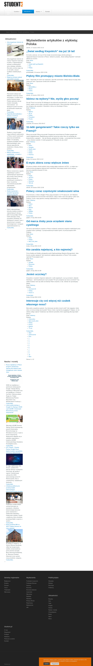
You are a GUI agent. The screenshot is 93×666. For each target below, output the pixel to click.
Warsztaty (29, 594)
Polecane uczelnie (9, 638)
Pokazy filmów (30, 600)
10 (29, 354)
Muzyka (50, 599)
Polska (30, 67)
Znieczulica (32, 319)
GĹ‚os (30, 113)
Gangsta (31, 147)
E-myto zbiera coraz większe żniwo (47, 162)
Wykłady (28, 596)
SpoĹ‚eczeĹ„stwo (33, 321)
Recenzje (51, 585)
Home (8, 32)
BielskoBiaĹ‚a (32, 87)
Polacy (30, 204)
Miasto (30, 88)
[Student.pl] (13, 5)
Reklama (6, 636)
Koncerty (28, 587)
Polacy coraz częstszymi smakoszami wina (52, 191)
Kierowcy (31, 181)
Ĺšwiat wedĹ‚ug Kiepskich (36, 64)
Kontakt (47, 11)
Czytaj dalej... (30, 70)
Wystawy (28, 598)
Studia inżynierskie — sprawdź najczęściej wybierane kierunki (13, 192)
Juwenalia (29, 592)
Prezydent (31, 117)
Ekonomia (31, 264)
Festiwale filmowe (31, 583)
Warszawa (7, 592)
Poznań (6, 585)
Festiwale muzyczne (32, 581)
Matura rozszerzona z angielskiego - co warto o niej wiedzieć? (14, 154)
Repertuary (29, 603)
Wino (30, 205)
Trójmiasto (7, 590)
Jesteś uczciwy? (36, 274)
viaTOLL (31, 177)
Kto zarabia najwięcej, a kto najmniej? (49, 249)
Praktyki (6, 634)
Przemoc (31, 154)
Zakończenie (32, 334)
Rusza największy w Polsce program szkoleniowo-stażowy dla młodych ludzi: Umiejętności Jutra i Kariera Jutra (14, 368)
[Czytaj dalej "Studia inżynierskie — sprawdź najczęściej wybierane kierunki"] (15, 201)
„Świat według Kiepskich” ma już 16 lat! (50, 51)
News (31, 60)
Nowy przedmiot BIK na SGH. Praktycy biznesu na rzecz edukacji (13, 526)
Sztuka (50, 607)
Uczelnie (16, 11)
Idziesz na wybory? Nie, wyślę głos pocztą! (52, 98)
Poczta (31, 119)
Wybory (31, 111)
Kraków (6, 583)
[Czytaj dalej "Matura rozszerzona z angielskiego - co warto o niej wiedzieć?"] (15, 162)
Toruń (6, 587)
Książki (50, 605)
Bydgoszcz (7, 581)
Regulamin (7, 632)
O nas (6, 630)
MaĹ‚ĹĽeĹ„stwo (33, 241)
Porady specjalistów (23, 32)
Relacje (50, 583)
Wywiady (50, 581)
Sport (49, 616)
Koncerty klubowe (31, 590)
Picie (30, 209)
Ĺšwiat (30, 151)
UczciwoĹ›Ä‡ (32, 289)
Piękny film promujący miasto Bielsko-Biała (53, 75)
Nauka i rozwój (52, 610)
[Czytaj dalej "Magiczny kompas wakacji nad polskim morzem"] (15, 85)
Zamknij (46, 663)
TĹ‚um (30, 328)
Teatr (49, 603)
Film (30, 66)
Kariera (38, 11)
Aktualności (27, 11)
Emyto (30, 175)
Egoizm (31, 326)
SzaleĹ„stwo (32, 149)
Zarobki (31, 262)
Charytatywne (52, 612)
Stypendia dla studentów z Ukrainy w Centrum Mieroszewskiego (14, 115)
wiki (27, 607)
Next (30, 356)
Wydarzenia (29, 605)
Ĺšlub (30, 237)
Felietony (32, 108)
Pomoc (31, 324)
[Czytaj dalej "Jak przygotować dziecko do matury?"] (15, 50)
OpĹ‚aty (31, 183)
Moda (50, 614)
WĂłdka (31, 211)
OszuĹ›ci (31, 292)
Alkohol (31, 207)
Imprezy (28, 585)
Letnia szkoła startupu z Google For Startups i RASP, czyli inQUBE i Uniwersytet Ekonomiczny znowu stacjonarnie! (14, 408)
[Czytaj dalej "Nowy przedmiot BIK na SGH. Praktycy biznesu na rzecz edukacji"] (14, 535)
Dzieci (30, 145)
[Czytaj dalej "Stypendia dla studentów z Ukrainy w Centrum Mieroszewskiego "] (15, 124)
